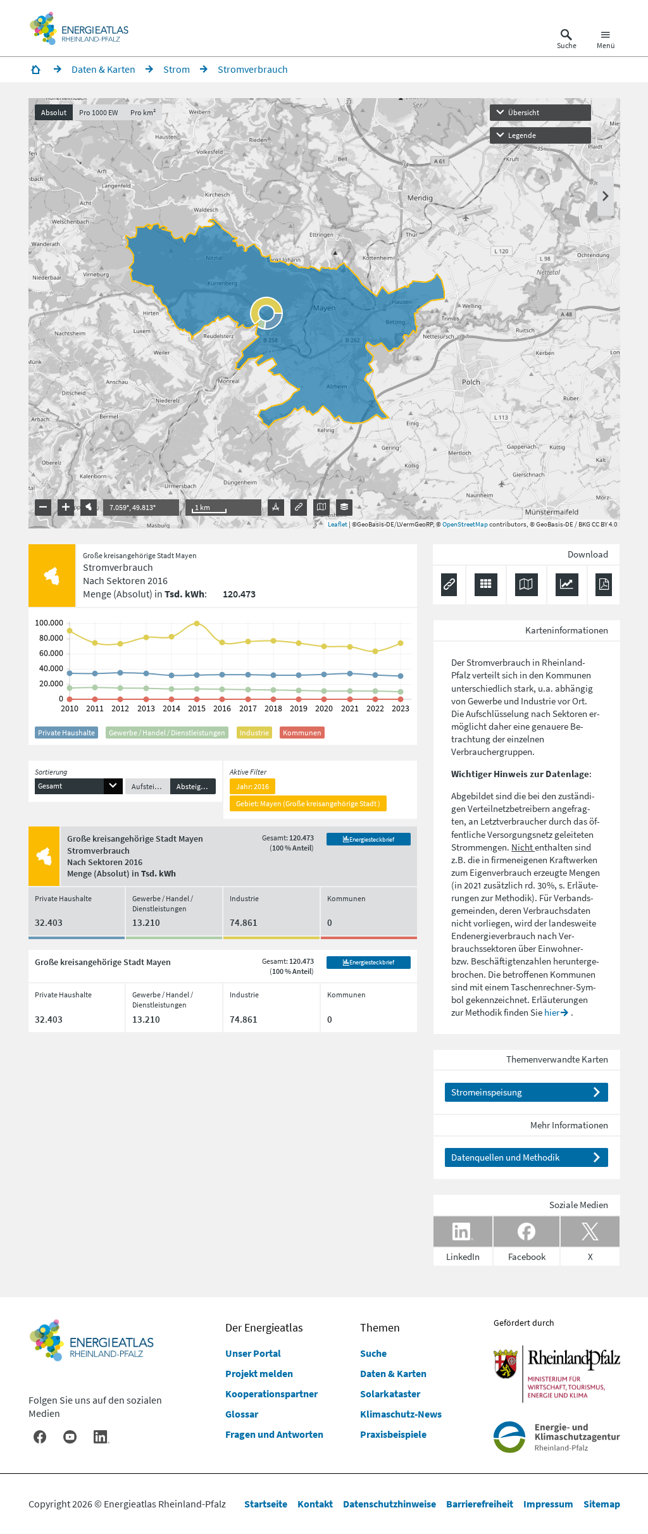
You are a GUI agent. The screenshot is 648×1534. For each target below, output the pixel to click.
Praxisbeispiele (393, 1434)
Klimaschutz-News (401, 1413)
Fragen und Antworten (274, 1434)
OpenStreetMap (465, 524)
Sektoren (569, 714)
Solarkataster (390, 1393)
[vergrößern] (66, 507)
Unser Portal (253, 1353)
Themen (380, 1327)
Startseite (265, 1503)
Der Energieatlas (264, 1327)
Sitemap (601, 1503)
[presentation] (324, 313)
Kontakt (315, 1503)
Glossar (241, 1413)
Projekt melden (259, 1373)
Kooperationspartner (271, 1393)
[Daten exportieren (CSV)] (486, 584)
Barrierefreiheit (479, 1503)
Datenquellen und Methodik (505, 1157)
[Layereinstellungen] (344, 507)
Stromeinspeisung (486, 1092)
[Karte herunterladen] (526, 584)
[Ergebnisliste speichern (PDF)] (603, 584)
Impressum (548, 1503)
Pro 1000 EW (98, 112)
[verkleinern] (43, 507)
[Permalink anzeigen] (298, 507)
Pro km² (143, 112)
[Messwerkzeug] (276, 507)
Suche (373, 1353)
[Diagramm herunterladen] (567, 584)
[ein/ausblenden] (605, 196)
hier (551, 1012)
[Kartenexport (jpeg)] (321, 507)
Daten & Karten (393, 1373)
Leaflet (337, 524)
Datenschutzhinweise (389, 1503)
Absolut (53, 112)
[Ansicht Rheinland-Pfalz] (88, 507)
